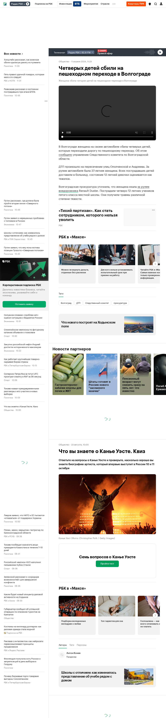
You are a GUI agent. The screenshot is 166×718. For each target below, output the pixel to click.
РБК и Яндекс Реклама (14, 649)
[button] (150, 4)
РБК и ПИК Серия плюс (14, 238)
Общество (9, 409)
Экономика (9, 224)
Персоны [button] (82, 644)
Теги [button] (61, 293)
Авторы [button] (63, 644)
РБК (61, 225)
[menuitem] (43, 4)
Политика (8, 65)
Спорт (7, 335)
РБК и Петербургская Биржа (17, 365)
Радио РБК (17, 4)
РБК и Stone (9, 600)
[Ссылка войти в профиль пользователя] (161, 3)
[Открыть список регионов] (150, 4)
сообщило (65, 154)
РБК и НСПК (9, 80)
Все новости (12, 53)
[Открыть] (24, 4)
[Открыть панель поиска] (156, 4)
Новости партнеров (72, 349)
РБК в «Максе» (72, 237)
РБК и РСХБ (9, 535)
